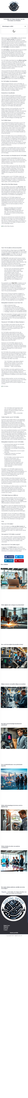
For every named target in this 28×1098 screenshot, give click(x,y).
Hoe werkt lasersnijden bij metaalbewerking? (12, 644)
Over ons (6, 928)
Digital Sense (7, 925)
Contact (5, 929)
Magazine (4, 892)
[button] (14, 15)
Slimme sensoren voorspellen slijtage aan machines (13, 684)
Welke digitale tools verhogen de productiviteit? (12, 604)
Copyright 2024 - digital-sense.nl (14, 935)
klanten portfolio (14, 932)
